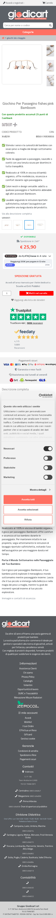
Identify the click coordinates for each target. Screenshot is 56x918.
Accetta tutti (28, 499)
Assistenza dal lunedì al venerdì (29, 374)
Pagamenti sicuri (28, 759)
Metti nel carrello (37, 293)
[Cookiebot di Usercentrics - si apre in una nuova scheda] (39, 396)
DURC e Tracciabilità (28, 693)
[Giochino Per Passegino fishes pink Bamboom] (29, 224)
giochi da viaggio (16, 38)
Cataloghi (28, 681)
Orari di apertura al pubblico (34, 806)
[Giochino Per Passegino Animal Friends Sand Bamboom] (18, 224)
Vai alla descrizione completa (17, 213)
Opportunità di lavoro (28, 689)
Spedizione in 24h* (30, 241)
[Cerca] (50, 25)
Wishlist (28, 722)
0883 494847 (35, 790)
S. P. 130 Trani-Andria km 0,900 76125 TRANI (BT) (28, 780)
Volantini (28, 685)
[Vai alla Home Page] (3, 38)
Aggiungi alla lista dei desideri (29, 300)
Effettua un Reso (28, 730)
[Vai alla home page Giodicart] (28, 14)
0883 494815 (28, 842)
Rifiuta (28, 519)
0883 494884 (28, 862)
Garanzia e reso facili (29, 369)
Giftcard (28, 734)
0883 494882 (28, 853)
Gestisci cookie (28, 738)
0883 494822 (28, 896)
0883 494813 (28, 870)
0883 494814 (28, 831)
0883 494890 (35, 796)
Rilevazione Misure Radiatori (28, 697)
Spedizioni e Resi (28, 755)
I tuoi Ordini (28, 726)
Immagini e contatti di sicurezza (18, 598)
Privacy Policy (28, 677)
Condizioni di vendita (28, 751)
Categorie (28, 32)
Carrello (49, 3)
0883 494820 (28, 887)
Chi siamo (28, 672)
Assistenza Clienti (28, 668)
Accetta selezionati (28, 509)
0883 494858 (14, 806)
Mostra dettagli (38, 489)
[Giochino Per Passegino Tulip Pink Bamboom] (6, 224)
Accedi (14, 3)
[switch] (48, 458)
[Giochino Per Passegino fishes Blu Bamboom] (40, 224)
